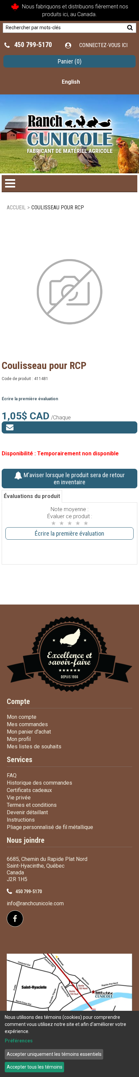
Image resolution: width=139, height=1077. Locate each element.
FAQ (12, 775)
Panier (70, 61)
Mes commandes (27, 724)
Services (19, 759)
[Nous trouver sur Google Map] (69, 998)
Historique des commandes (39, 783)
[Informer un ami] (69, 427)
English (71, 82)
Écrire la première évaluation (30, 399)
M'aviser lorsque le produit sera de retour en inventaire (73, 478)
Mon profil (19, 739)
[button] (69, 61)
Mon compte (21, 717)
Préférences (19, 1040)
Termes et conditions (32, 805)
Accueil (16, 207)
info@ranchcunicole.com (35, 903)
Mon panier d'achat (29, 732)
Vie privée (19, 797)
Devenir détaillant (27, 812)
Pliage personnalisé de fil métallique (50, 827)
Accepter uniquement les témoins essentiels (54, 1054)
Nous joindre (26, 840)
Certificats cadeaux (29, 790)
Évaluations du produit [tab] (32, 496)
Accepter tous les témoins (34, 1067)
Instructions (21, 820)
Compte (18, 701)
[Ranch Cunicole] (69, 130)
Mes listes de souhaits (34, 746)
